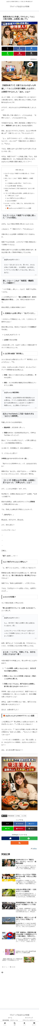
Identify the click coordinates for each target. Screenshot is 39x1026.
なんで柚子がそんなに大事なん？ (16, 198)
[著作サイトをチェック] (10, 838)
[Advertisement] (15, 990)
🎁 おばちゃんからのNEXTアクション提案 (19, 208)
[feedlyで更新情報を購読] (29, 838)
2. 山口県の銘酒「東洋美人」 (15, 186)
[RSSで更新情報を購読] (19, 843)
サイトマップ (29, 1017)
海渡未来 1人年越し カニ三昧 (18, 815)
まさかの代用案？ (12, 200)
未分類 (5, 815)
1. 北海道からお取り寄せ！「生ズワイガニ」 (19, 183)
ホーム (10, 1017)
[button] (31, 54)
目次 (17, 170)
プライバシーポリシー (29, 1020)
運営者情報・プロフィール (10, 1020)
